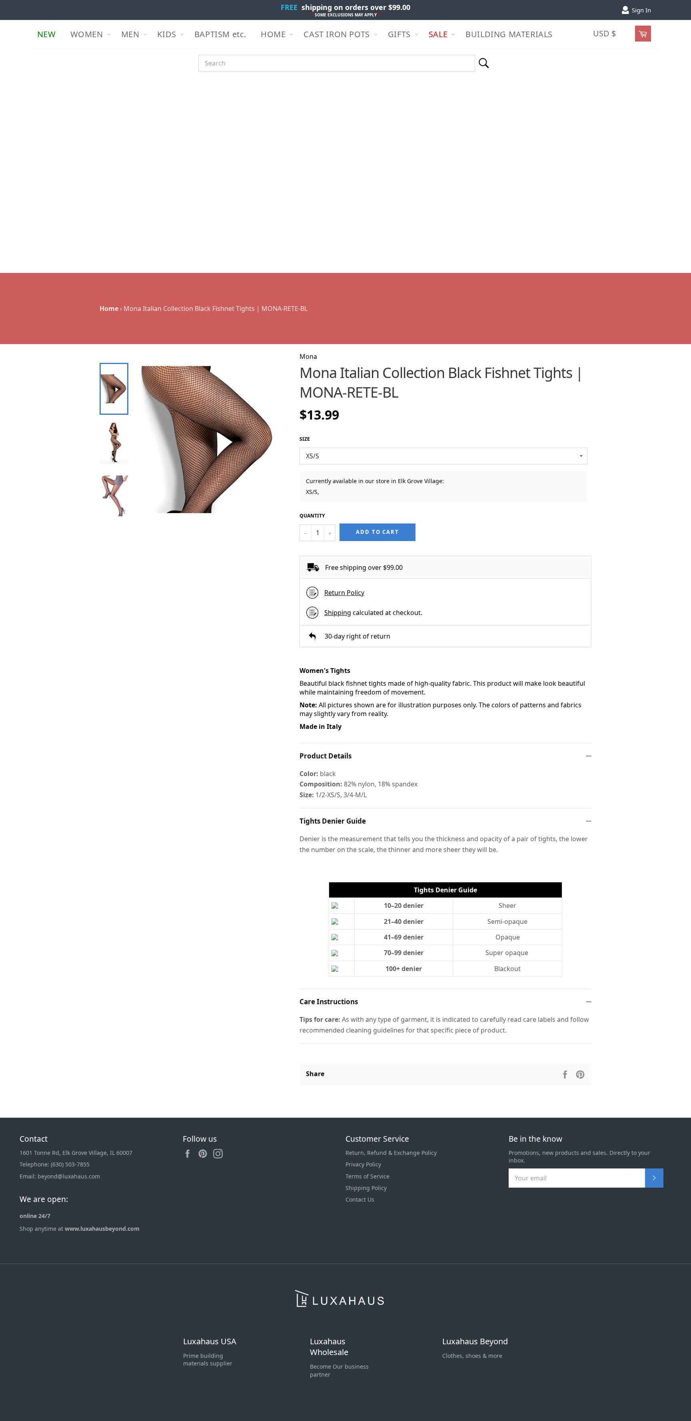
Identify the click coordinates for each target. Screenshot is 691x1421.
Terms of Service (367, 1176)
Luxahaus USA (209, 1341)
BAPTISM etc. (220, 34)
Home (109, 308)
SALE (438, 34)
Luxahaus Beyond (475, 1341)
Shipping (337, 612)
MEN (130, 34)
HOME (273, 34)
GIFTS (399, 34)
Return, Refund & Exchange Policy (391, 1152)
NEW (46, 34)
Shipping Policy (366, 1188)
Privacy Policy (363, 1164)
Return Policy (344, 592)
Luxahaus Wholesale (329, 1347)
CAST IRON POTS (336, 34)
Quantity (312, 516)
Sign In (641, 10)
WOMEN (86, 34)
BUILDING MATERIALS (509, 34)
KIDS (166, 34)
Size (305, 439)
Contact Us (360, 1199)
